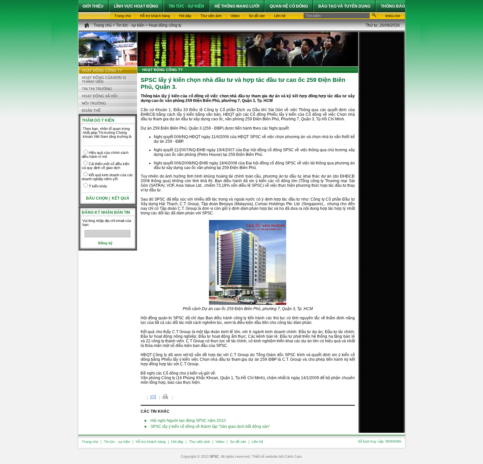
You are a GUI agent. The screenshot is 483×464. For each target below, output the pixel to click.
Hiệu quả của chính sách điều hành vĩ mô (105, 155)
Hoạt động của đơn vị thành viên (104, 80)
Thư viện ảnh (199, 442)
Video (220, 442)
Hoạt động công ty (165, 25)
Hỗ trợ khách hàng (151, 442)
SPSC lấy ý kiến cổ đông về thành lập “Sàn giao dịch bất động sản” (210, 426)
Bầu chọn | (98, 198)
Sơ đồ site (238, 442)
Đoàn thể (91, 110)
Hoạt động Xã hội (99, 96)
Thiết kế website (265, 456)
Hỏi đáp (177, 442)
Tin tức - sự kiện (130, 25)
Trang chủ (103, 25)
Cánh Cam (293, 456)
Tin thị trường (97, 89)
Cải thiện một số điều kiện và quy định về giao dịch (105, 166)
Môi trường (94, 103)
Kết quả (120, 198)
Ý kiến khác (98, 186)
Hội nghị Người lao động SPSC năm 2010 (188, 420)
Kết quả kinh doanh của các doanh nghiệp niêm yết (107, 177)
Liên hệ (257, 442)
